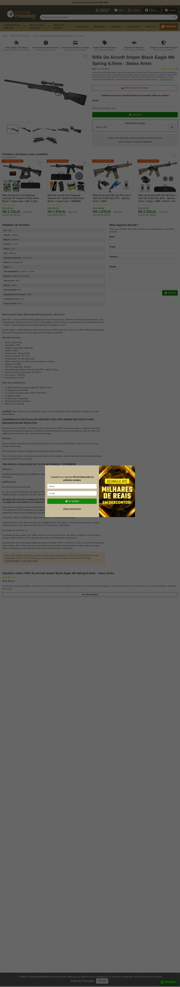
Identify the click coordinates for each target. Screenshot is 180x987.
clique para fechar (72, 509)
